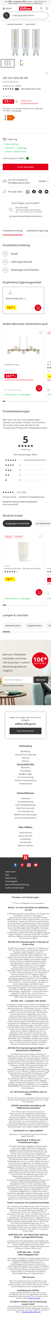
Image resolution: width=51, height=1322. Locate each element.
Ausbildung (25, 839)
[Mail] (46, 191)
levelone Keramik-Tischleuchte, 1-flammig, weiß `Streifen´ (22, 535)
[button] (6, 8)
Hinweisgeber (11, 881)
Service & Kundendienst (25, 780)
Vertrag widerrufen (25, 764)
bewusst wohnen (25, 845)
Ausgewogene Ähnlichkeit (17, 523)
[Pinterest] (40, 191)
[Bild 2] (21, 63)
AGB (7, 875)
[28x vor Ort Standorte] (41, 8)
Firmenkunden (25, 783)
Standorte (25, 798)
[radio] (25, 460)
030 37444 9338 (22, 207)
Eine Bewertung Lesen (31, 89)
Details (14, 253)
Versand (18, 111)
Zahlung (25, 758)
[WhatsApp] (28, 191)
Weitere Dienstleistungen (25, 814)
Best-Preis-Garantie (25, 808)
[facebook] (15, 865)
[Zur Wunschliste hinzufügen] (46, 73)
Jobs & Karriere (25, 836)
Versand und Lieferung (25, 754)
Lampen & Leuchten (15, 615)
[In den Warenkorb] (38, 308)
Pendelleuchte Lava (12, 330)
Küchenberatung (25, 801)
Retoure (25, 761)
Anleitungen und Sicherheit (25, 269)
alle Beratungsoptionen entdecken (25, 216)
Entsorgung (25, 770)
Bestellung (25, 751)
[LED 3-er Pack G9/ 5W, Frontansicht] (25, 43)
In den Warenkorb (25, 167)
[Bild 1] (7, 63)
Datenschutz (11, 878)
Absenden (41, 679)
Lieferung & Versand (21, 261)
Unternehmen (25, 832)
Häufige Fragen (25, 774)
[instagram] (29, 865)
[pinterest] (22, 865)
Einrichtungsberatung (25, 805)
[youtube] (36, 865)
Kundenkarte (25, 842)
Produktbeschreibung (13, 230)
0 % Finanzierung (25, 777)
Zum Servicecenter (25, 731)
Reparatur (25, 767)
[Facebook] (34, 191)
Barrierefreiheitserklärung (17, 884)
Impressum (10, 871)
